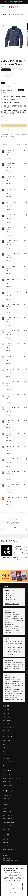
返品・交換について (8, 815)
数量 (2, 117)
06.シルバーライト (8, 73)
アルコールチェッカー (8, 727)
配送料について (7, 812)
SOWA (4, 765)
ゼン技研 (5, 744)
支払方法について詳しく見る (12, 604)
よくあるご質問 (7, 825)
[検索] (25, 11)
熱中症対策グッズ (7, 731)
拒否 (13, 888)
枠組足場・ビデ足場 (18, 558)
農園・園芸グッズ (7, 720)
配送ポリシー (9, 113)
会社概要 (5, 839)
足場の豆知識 (6, 798)
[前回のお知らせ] (3, 2)
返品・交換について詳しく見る (13, 699)
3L (23, 83)
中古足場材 (6, 558)
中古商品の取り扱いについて (10, 822)
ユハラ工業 (6, 758)
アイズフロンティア (8, 761)
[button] (3, 6)
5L (9, 87)
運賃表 (20, 616)
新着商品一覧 (6, 782)
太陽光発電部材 (7, 717)
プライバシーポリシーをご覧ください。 (13, 879)
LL (18, 83)
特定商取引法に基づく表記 (10, 849)
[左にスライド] (10, 55)
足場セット (6, 713)
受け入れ (13, 884)
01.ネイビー (6, 70)
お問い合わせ (6, 829)
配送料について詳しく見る (11, 632)
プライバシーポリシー (8, 846)
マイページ (18, 679)
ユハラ (5, 754)
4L (4, 87)
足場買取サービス (7, 795)
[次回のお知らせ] (25, 2)
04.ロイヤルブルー (18, 70)
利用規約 (5, 842)
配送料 (16, 522)
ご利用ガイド (6, 808)
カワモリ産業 (6, 740)
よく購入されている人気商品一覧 (11, 778)
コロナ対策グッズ (7, 724)
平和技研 (5, 747)
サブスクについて (7, 818)
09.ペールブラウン (8, 77)
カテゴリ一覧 (6, 775)
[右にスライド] (17, 55)
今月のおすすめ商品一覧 (9, 785)
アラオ (5, 751)
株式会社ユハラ (7, 858)
